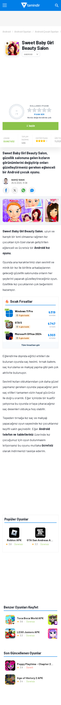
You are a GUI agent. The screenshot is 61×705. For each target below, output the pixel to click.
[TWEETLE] (15, 193)
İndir (30, 125)
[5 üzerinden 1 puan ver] (29, 110)
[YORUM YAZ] (32, 193)
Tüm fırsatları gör (30, 345)
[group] (30, 211)
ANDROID (28, 54)
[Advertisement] (30, 80)
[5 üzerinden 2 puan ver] (34, 110)
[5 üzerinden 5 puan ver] (49, 110)
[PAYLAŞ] (7, 193)
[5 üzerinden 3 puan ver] (39, 110)
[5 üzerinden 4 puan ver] (44, 110)
